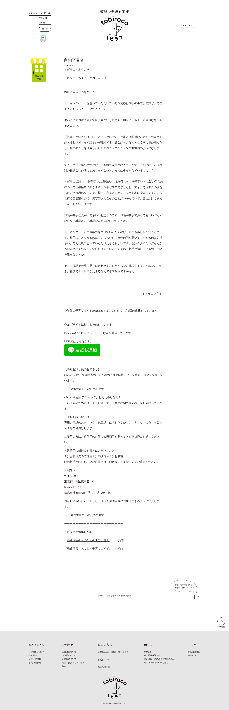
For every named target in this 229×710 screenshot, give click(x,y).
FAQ (64, 666)
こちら (82, 333)
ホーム (101, 595)
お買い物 (43, 18)
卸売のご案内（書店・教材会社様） (114, 652)
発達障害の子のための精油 (87, 389)
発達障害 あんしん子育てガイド (88, 548)
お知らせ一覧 (112, 595)
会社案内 (33, 655)
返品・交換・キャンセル (73, 662)
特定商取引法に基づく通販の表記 (159, 659)
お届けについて (69, 659)
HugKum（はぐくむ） (105, 310)
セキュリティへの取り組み (156, 662)
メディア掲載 (35, 659)
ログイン (192, 655)
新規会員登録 (194, 652)
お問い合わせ (35, 662)
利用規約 (148, 652)
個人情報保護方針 (152, 655)
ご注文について (69, 652)
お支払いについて (70, 655)
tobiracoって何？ (36, 652)
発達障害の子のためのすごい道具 (88, 540)
